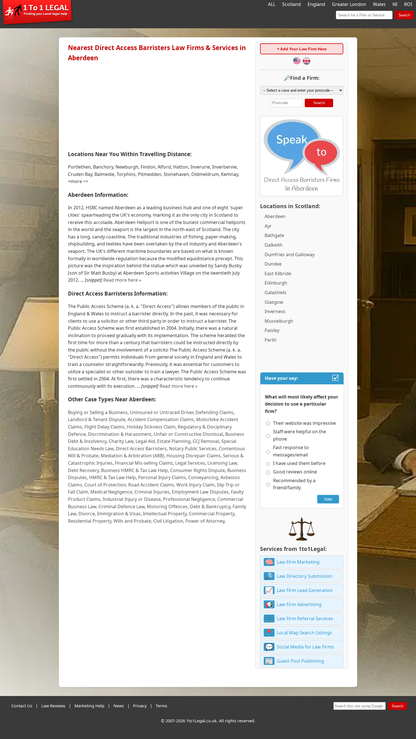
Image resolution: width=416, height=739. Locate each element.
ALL (271, 4)
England (316, 4)
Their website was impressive (304, 423)
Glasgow (274, 302)
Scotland (291, 4)
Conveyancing (203, 477)
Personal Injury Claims (162, 477)
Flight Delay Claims (104, 427)
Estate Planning (173, 441)
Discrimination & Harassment (119, 434)
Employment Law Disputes (200, 492)
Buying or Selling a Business (98, 412)
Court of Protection (105, 485)
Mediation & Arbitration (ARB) (132, 456)
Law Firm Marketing (298, 562)
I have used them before (299, 463)
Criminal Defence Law (121, 506)
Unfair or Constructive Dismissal (188, 434)
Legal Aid (145, 441)
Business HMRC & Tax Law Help (134, 470)
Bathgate (274, 235)
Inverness (275, 311)
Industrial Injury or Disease (132, 499)
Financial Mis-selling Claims (144, 463)
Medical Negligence (111, 492)
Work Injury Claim (195, 485)
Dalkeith (273, 245)
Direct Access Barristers (141, 448)
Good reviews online (295, 472)
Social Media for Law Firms (305, 647)
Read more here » (122, 280)
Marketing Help (89, 705)
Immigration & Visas (119, 513)
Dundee (273, 264)
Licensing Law (222, 463)
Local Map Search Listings (304, 632)
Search (404, 15)
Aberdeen (275, 216)
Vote (328, 499)
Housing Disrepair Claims (193, 456)
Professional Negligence (189, 499)
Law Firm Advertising (299, 604)
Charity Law (121, 441)
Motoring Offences (167, 506)
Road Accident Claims (151, 485)
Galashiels (275, 292)
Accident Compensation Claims (161, 419)
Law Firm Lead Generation (305, 590)
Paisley (272, 330)
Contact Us (21, 705)
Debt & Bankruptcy (210, 506)
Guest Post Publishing (300, 661)
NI (395, 4)
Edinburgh (276, 283)
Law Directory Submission (305, 576)
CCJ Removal (206, 441)
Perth (270, 340)
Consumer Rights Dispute (197, 470)
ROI (408, 4)
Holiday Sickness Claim (151, 427)
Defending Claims (214, 412)
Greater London (349, 4)
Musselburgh (279, 321)
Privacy (140, 705)
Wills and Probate (132, 521)
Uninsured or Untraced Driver (161, 412)
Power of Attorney (204, 521)
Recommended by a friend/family (294, 484)
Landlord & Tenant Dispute (96, 419)
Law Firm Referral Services (305, 618)
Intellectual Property (164, 513)
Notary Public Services (192, 448)
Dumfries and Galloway (290, 254)
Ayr (268, 226)
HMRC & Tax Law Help (112, 477)
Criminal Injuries (152, 492)
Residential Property (89, 521)
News (118, 705)
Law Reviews (53, 705)
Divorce (86, 513)
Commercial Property (211, 513)
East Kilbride (278, 273)
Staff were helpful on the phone (299, 435)
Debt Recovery (83, 470)
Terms (161, 705)
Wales (379, 4)
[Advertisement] (157, 105)
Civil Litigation (168, 521)
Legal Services (190, 463)
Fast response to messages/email (291, 451)
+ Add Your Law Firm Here (302, 49)
